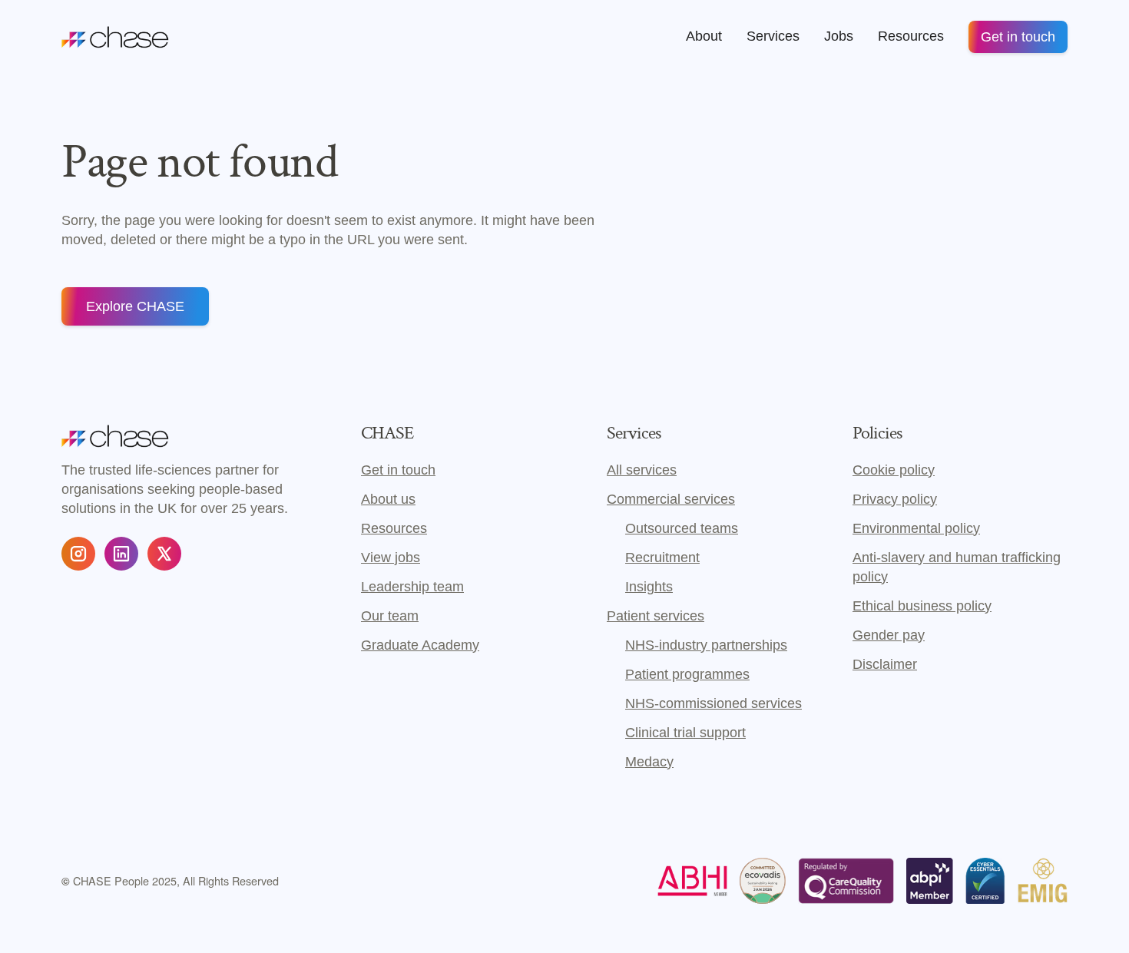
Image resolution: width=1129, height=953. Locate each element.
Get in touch (1018, 37)
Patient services (655, 616)
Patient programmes (687, 674)
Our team (390, 616)
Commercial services (671, 499)
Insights (649, 586)
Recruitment (662, 557)
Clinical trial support (685, 732)
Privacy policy (895, 499)
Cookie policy (894, 470)
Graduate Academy (420, 645)
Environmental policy (916, 528)
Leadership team (412, 586)
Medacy (649, 761)
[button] (704, 36)
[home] (115, 37)
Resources (394, 528)
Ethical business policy (922, 606)
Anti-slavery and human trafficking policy (957, 567)
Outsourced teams (681, 528)
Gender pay (889, 635)
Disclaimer (885, 664)
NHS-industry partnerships (706, 645)
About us (388, 499)
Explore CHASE (135, 306)
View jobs (390, 557)
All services (642, 470)
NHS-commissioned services (713, 703)
